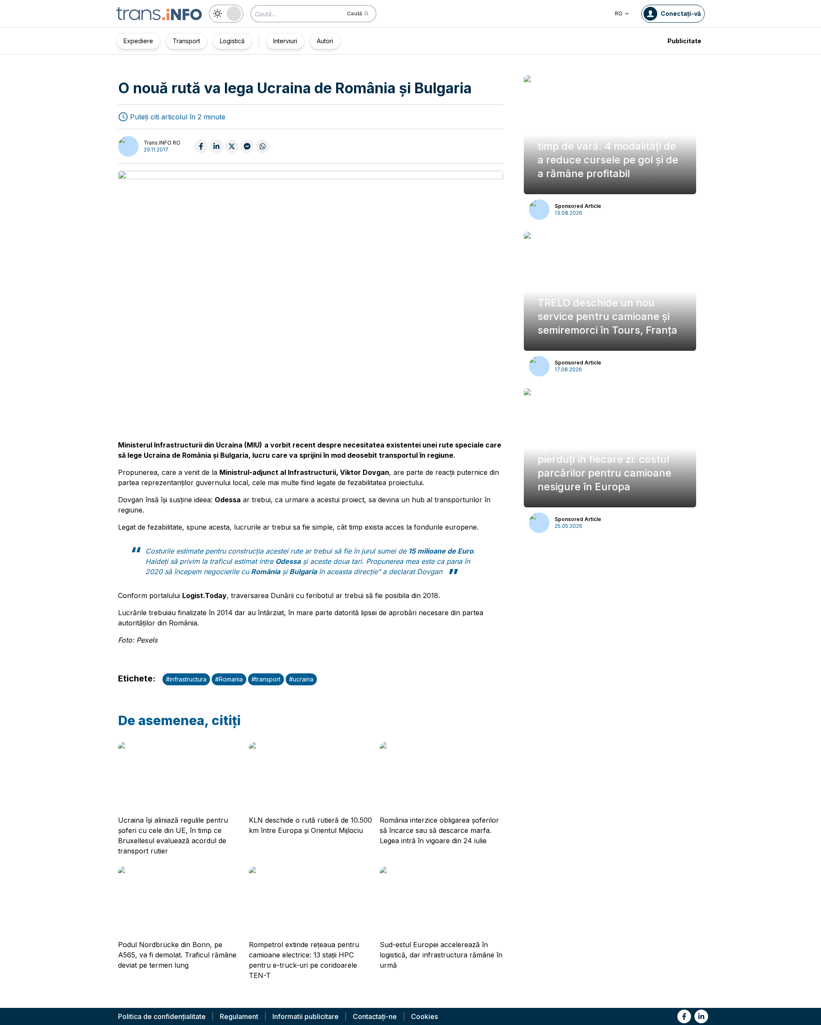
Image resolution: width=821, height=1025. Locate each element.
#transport (266, 679)
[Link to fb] (684, 1016)
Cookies (424, 1016)
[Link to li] (701, 1016)
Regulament (239, 1016)
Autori (325, 40)
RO (619, 13)
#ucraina (301, 679)
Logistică (232, 40)
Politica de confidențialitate (162, 1016)
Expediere (138, 40)
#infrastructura (186, 679)
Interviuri (285, 40)
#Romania (229, 679)
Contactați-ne (375, 1016)
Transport (186, 40)
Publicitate (684, 40)
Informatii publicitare (305, 1016)
